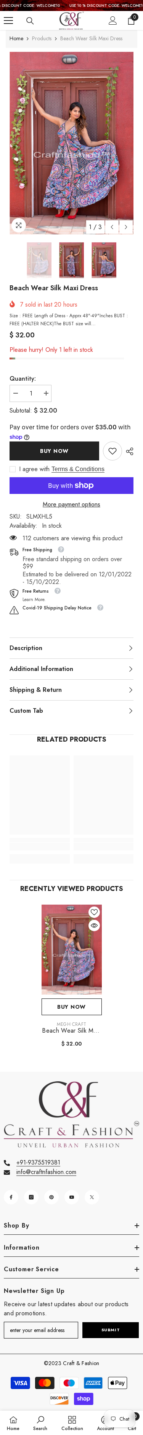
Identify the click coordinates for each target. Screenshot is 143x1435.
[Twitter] (92, 1197)
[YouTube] (71, 1197)
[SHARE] (127, 451)
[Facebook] (11, 1197)
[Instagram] (31, 1197)
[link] (112, 450)
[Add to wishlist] (94, 912)
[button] (112, 227)
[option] (71, 143)
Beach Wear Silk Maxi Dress (71, 1031)
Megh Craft (71, 1024)
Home (16, 38)
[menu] (8, 20)
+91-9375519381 (38, 1162)
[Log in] (113, 20)
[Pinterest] (51, 1197)
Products (41, 38)
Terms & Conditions (77, 469)
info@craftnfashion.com (46, 1172)
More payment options (71, 504)
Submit (110, 1330)
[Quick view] (94, 925)
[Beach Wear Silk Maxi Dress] (72, 950)
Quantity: (23, 378)
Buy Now (54, 451)
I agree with (34, 469)
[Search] (30, 20)
